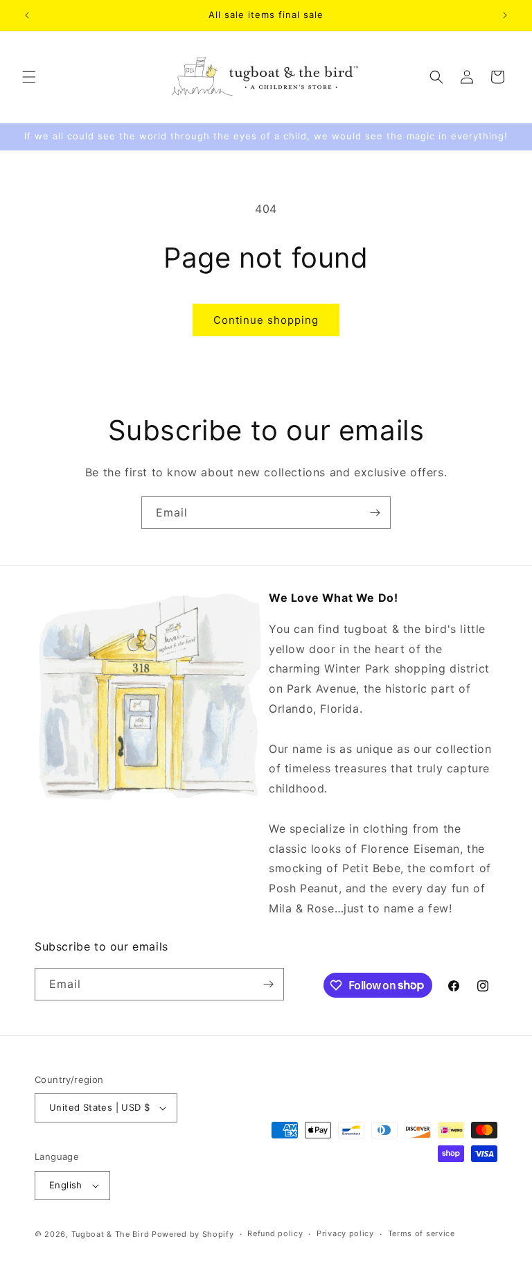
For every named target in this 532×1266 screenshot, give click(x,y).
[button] (29, 77)
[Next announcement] (505, 15)
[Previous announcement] (27, 15)
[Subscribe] (375, 512)
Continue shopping (266, 320)
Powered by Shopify (193, 1234)
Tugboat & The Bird (110, 1234)
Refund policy (275, 1233)
